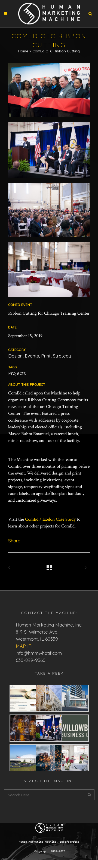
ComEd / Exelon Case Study (50, 519)
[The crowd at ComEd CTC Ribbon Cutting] (49, 212)
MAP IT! (24, 646)
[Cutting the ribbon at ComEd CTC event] (49, 92)
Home (23, 51)
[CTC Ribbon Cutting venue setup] (49, 271)
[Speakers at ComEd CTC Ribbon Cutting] (49, 152)
